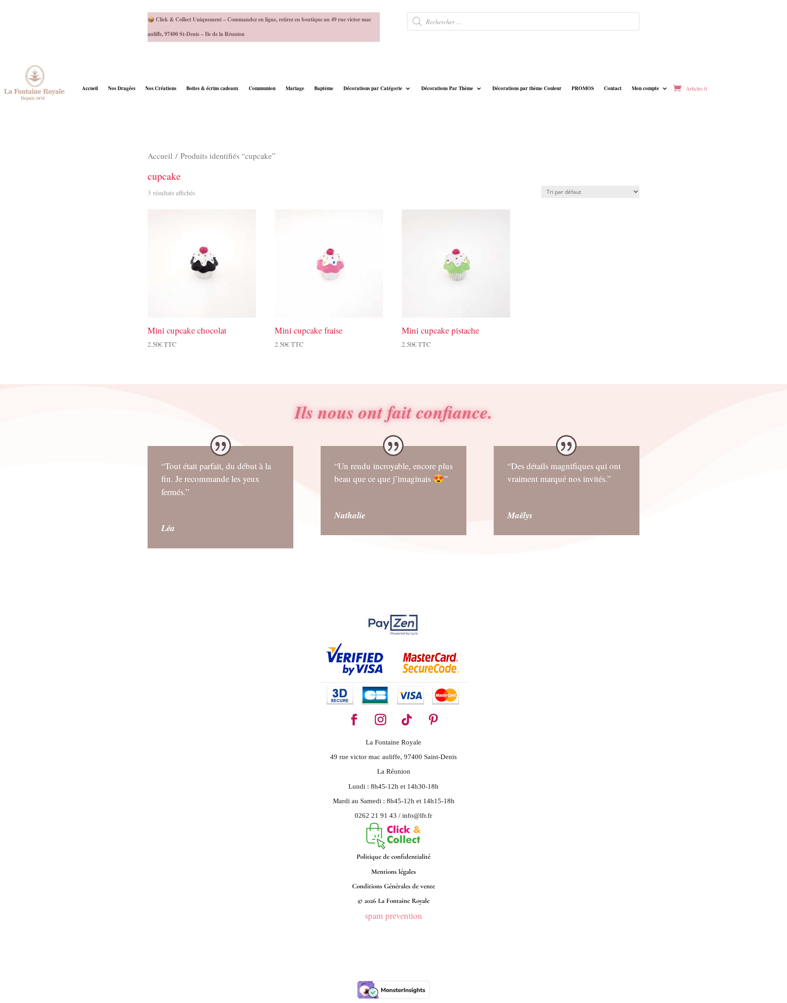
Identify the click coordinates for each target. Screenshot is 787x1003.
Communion (262, 88)
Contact (613, 88)
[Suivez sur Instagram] (380, 720)
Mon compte (645, 88)
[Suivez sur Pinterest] (433, 720)
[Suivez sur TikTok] (406, 720)
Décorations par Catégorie (372, 88)
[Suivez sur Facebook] (353, 720)
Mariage (295, 88)
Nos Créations (160, 88)
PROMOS (583, 88)
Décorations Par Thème (447, 88)
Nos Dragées (121, 88)
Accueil (90, 88)
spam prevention (393, 915)
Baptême (323, 88)
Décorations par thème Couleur (527, 88)
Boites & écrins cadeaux (212, 88)
